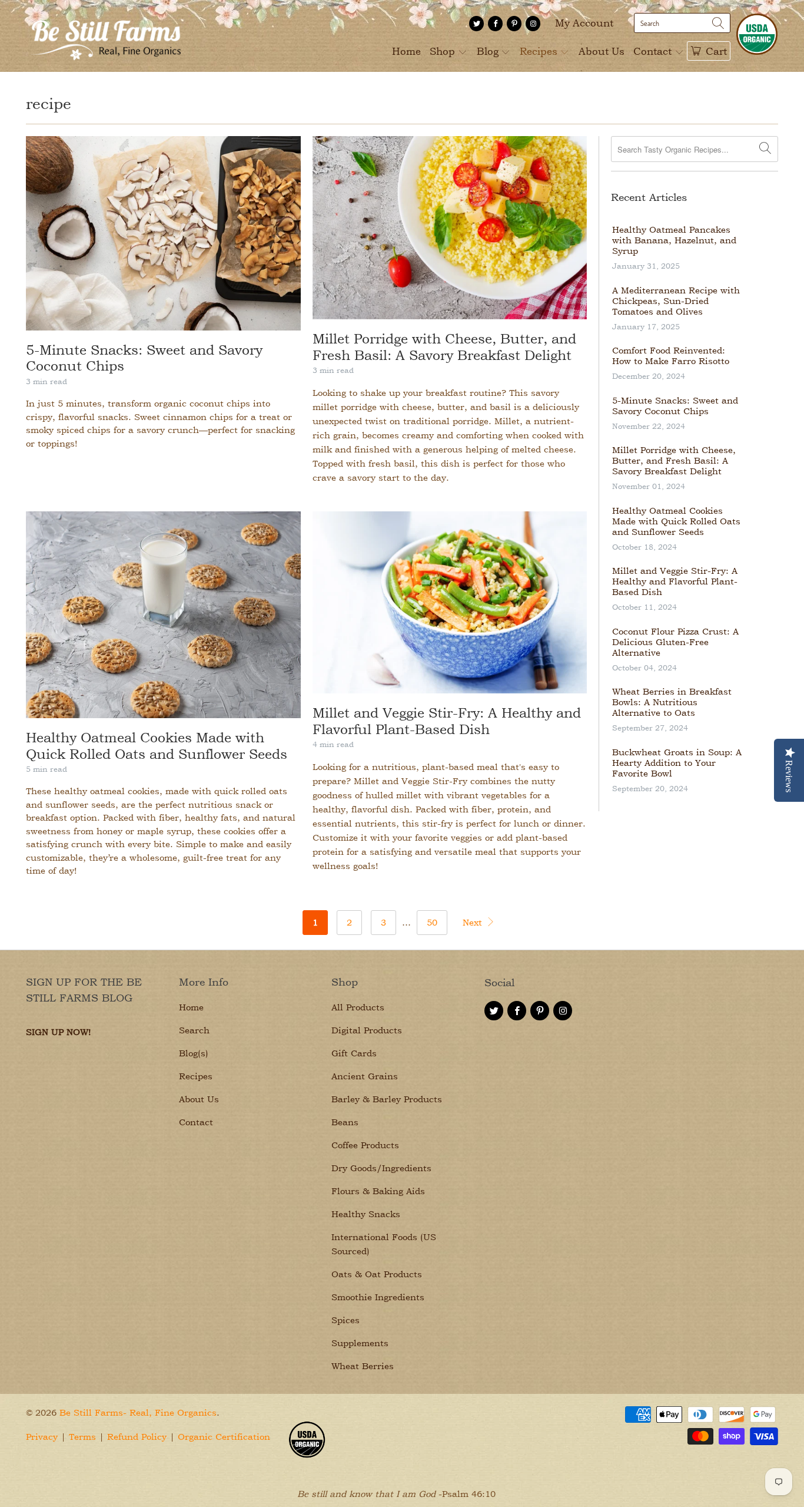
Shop (444, 51)
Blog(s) (193, 1053)
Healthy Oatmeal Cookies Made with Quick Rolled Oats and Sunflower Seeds (156, 745)
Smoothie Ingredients (377, 1297)
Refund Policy (137, 1436)
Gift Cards (354, 1053)
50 (432, 922)
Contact (654, 51)
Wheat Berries (362, 1365)
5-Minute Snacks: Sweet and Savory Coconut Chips (675, 406)
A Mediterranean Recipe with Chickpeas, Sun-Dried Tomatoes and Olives (676, 301)
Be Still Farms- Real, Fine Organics (138, 1412)
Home (406, 51)
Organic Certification (224, 1436)
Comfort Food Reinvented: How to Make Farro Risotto (670, 355)
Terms (82, 1436)
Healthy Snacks (365, 1214)
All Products (357, 1007)
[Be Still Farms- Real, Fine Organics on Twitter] (476, 23)
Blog (489, 51)
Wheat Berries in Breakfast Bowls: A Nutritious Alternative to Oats (672, 702)
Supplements (359, 1343)
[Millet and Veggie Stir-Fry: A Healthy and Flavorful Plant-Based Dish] (450, 602)
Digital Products (366, 1030)
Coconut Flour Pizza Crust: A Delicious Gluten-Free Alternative (675, 642)
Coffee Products (365, 1145)
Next (474, 922)
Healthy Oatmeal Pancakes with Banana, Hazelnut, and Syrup (674, 240)
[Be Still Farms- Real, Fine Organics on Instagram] (533, 23)
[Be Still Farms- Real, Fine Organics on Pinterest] (514, 23)
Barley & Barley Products (386, 1099)
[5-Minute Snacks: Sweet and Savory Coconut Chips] (163, 233)
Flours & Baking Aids (378, 1191)
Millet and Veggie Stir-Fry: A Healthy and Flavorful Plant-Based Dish (447, 721)
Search (194, 1030)
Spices (345, 1320)
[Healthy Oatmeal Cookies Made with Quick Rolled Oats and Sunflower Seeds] (163, 614)
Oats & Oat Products (376, 1274)
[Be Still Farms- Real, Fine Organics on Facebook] (495, 23)
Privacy (42, 1436)
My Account (584, 22)
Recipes (540, 51)
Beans (344, 1122)
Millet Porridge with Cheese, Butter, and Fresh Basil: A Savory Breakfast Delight (444, 347)
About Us (601, 51)
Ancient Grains (364, 1076)
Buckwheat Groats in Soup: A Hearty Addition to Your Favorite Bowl (677, 763)
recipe (48, 103)
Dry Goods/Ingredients (381, 1168)
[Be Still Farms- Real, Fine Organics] (105, 36)
